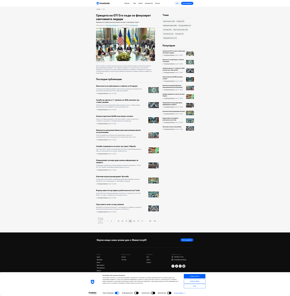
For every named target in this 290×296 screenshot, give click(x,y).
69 (134, 221)
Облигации (99, 259)
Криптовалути (100, 265)
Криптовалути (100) (169, 21)
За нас (148, 259)
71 (142, 221)
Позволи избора (194, 281)
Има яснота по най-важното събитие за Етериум (116, 86)
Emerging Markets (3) (185, 25)
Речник (141, 3)
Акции (98, 257)
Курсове (126, 3)
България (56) (167, 29)
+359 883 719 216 (179, 257)
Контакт (157, 3)
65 (118, 221)
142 (150, 221)
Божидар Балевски (112, 25)
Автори (124, 257)
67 (126, 221)
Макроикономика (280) (170, 25)
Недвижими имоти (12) (170, 38)
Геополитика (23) (168, 34)
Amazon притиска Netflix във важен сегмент (114, 116)
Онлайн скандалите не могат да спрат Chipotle (116, 146)
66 (122, 221)
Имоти (98, 262)
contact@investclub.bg (180, 259)
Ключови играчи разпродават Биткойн (112, 176)
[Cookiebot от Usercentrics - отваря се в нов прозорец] (92, 293)
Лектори (124, 259)
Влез (177, 3)
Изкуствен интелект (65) (180, 29)
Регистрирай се (187, 3)
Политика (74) (179, 34)
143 (155, 221)
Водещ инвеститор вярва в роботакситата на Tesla (118, 190)
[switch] (136, 293)
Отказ (194, 286)
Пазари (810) (180, 21)
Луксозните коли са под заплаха (110, 204)
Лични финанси (101, 268)
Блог (134, 3)
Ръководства (149, 3)
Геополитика (134, 25)
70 (138, 221)
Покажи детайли (178, 293)
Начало (98, 9)
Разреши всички (194, 276)
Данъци (99, 270)
